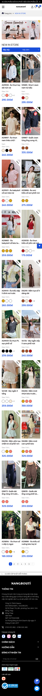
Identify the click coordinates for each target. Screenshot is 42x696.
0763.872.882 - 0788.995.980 (16, 627)
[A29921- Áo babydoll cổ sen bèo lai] (11, 174)
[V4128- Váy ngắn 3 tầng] (11, 374)
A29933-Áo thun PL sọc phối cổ (10, 342)
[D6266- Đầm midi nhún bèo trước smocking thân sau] (31, 374)
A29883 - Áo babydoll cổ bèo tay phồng (10, 241)
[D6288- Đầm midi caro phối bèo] (31, 424)
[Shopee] (3, 678)
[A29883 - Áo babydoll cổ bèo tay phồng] (11, 224)
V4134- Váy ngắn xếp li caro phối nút (31, 342)
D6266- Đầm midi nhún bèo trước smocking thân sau (30, 392)
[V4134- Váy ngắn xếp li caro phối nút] (31, 324)
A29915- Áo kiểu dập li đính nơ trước (11, 292)
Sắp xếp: (6, 50)
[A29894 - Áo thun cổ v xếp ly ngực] (11, 525)
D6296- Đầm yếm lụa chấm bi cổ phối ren (11, 442)
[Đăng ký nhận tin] (36, 659)
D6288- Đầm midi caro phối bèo (29, 442)
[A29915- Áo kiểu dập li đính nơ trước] (11, 274)
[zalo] (19, 636)
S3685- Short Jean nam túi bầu (30, 86)
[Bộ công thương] (10, 685)
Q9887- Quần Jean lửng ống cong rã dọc (30, 139)
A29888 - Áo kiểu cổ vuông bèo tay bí (31, 542)
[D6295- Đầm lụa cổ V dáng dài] (31, 274)
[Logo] (21, 7)
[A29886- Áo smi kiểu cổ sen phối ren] (31, 174)
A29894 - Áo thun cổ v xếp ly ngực (11, 542)
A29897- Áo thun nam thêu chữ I (9, 139)
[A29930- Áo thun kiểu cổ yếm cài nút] (31, 224)
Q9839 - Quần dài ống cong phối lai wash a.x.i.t (29, 492)
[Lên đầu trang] (37, 674)
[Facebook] (3, 636)
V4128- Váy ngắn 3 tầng (10, 392)
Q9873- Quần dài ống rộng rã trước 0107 (10, 492)
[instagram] (9, 636)
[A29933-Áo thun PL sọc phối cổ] (11, 324)
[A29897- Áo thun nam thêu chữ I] (11, 121)
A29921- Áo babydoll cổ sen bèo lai (11, 191)
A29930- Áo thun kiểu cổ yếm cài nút (30, 241)
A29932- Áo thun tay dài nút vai (11, 86)
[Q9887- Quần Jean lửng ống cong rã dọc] (31, 121)
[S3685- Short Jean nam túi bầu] (31, 68)
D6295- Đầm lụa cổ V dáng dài (31, 292)
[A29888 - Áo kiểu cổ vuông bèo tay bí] (31, 525)
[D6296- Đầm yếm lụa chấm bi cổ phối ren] (11, 424)
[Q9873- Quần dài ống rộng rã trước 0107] (11, 475)
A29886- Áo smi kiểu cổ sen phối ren (31, 191)
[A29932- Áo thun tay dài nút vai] (11, 68)
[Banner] (21, 29)
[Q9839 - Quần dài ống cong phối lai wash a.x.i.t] (31, 475)
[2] (32, 564)
